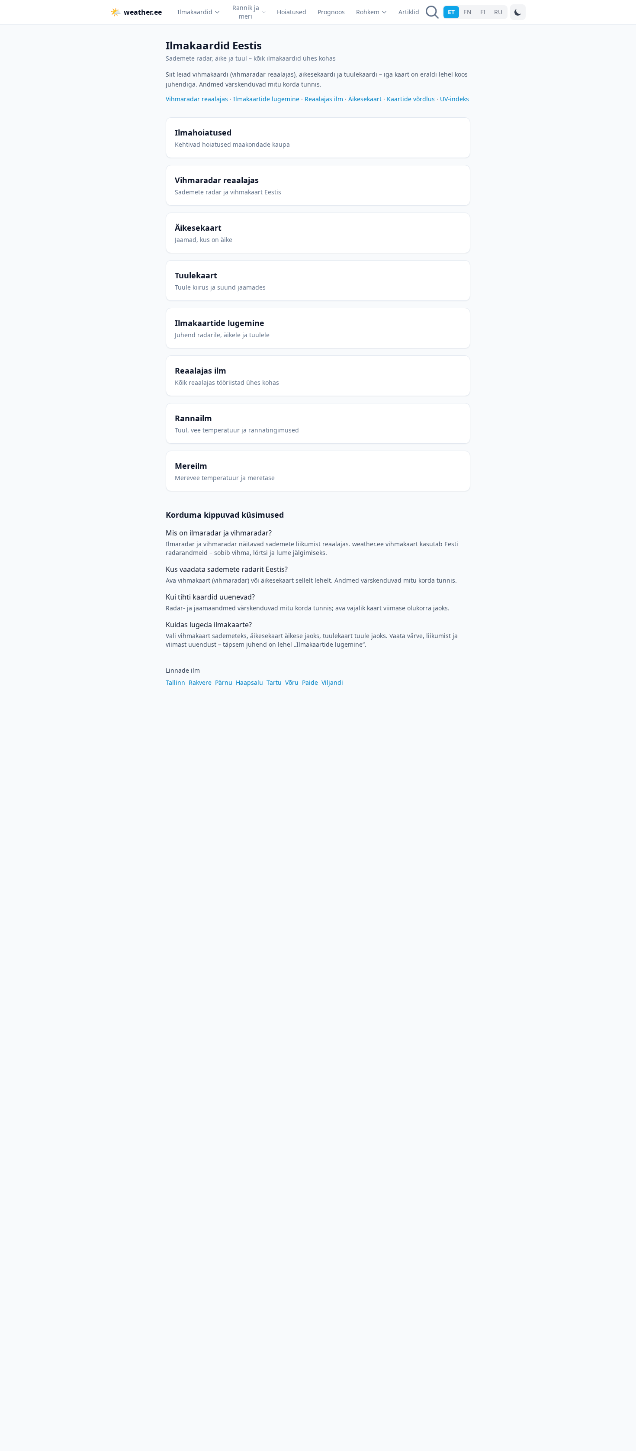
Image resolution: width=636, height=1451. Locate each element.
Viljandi (332, 682)
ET (451, 12)
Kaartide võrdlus (411, 99)
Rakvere (200, 682)
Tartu (274, 682)
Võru (292, 682)
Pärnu (223, 682)
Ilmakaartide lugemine (266, 99)
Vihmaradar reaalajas (197, 99)
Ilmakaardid (194, 12)
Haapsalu (249, 682)
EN (467, 12)
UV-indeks (454, 99)
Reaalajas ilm (324, 99)
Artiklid (408, 12)
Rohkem (367, 12)
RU (498, 12)
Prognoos (331, 12)
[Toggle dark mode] (518, 12)
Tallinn (175, 682)
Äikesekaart (365, 99)
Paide (310, 682)
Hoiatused (291, 12)
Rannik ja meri (245, 11)
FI (482, 12)
